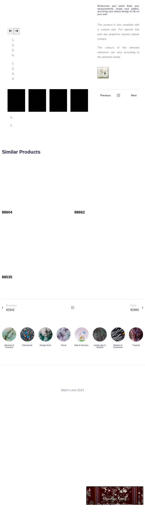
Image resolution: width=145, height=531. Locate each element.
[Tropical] (136, 337)
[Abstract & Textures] (9, 338)
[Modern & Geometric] (118, 338)
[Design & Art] (45, 337)
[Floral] (63, 337)
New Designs (11, 217)
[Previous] (11, 31)
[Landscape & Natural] (100, 338)
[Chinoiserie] (27, 337)
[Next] (17, 31)
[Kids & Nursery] (81, 337)
